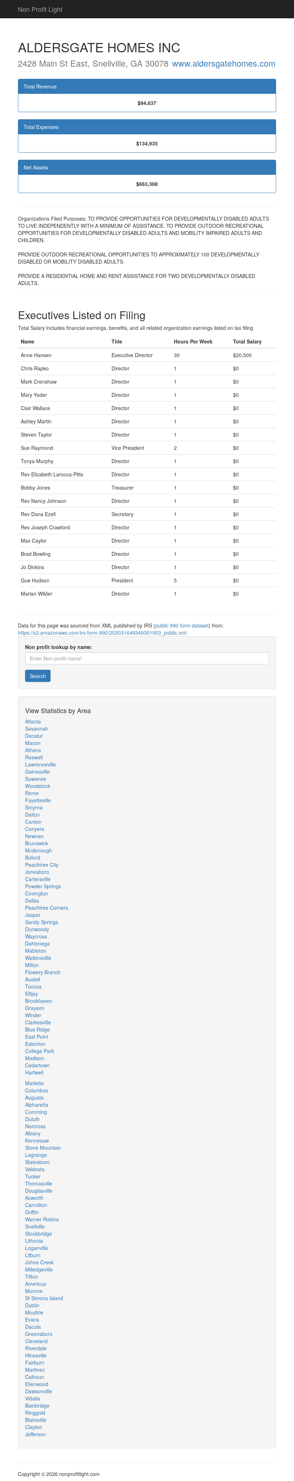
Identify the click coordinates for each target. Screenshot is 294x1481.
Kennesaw (37, 1140)
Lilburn (33, 1255)
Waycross (36, 936)
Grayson (34, 1007)
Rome (32, 793)
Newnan (34, 836)
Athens (33, 750)
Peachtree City (41, 864)
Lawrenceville (40, 764)
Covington (36, 893)
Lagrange (36, 1154)
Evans (32, 1319)
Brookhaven (38, 1000)
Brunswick (36, 843)
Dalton (32, 814)
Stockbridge (38, 1233)
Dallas (32, 900)
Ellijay (31, 993)
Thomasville (38, 1183)
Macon (33, 742)
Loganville (36, 1247)
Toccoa (33, 986)
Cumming (36, 1111)
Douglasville (38, 1190)
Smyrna (34, 807)
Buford (32, 857)
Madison (34, 1058)
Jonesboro (37, 871)
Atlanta (33, 721)
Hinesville (36, 1355)
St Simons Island (44, 1298)
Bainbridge (37, 1405)
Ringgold (35, 1412)
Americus (35, 1283)
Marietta (34, 1083)
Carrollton (36, 1204)
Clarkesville (38, 1022)
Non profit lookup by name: (59, 646)
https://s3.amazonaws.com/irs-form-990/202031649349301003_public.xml (102, 632)
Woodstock (37, 785)
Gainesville (37, 771)
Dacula (33, 1326)
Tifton (31, 1276)
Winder (33, 1015)
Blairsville (35, 1419)
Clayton (33, 1426)
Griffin (32, 1212)
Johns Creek (39, 1262)
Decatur (34, 735)
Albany (33, 1133)
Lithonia (34, 1240)
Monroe (34, 1290)
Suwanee (35, 778)
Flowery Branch (43, 972)
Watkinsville (38, 957)
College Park (39, 1050)
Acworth (34, 1197)
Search (38, 675)
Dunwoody (37, 929)
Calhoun (34, 1376)
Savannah (36, 728)
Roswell (34, 757)
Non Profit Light (40, 9)
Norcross (35, 1126)
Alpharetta (36, 1104)
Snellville (35, 1226)
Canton (33, 821)
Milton (32, 964)
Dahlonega (37, 943)
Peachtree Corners (46, 907)
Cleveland (36, 1341)
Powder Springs (43, 886)
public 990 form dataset (182, 625)
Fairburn (34, 1362)
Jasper (33, 914)
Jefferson (35, 1434)
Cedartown (37, 1065)
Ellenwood (36, 1384)
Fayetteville (38, 800)
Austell (32, 979)
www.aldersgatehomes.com (223, 63)
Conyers (34, 828)
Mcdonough (38, 850)
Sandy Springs (41, 921)
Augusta (34, 1097)
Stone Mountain (43, 1147)
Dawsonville (38, 1391)
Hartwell (34, 1072)
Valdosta (34, 1169)
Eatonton (35, 1043)
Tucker (33, 1176)
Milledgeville (39, 1269)
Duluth (32, 1118)
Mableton (35, 950)
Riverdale (36, 1348)
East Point (36, 1036)
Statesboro (37, 1161)
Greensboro (38, 1333)
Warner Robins (42, 1219)
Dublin (32, 1305)
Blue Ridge (37, 1029)
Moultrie (34, 1312)
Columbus (36, 1090)
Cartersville (38, 879)
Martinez (35, 1369)
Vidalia (32, 1398)
